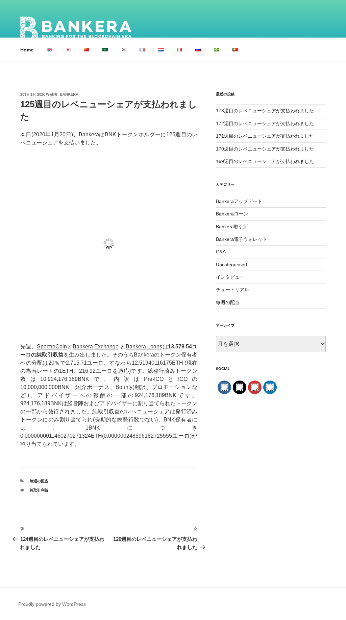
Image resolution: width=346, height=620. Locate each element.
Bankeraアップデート (239, 201)
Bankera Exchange (96, 346)
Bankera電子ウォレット (241, 239)
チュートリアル (232, 289)
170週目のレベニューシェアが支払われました (265, 149)
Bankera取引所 (232, 226)
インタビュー (230, 277)
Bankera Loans (144, 346)
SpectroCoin (52, 346)
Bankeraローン (232, 213)
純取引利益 (39, 490)
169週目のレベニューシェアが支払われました (265, 161)
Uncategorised (231, 264)
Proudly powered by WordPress (52, 604)
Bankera (69, 94)
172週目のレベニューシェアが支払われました (265, 123)
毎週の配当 (39, 481)
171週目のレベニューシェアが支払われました (265, 136)
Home (26, 49)
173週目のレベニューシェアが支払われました (265, 110)
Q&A (221, 251)
